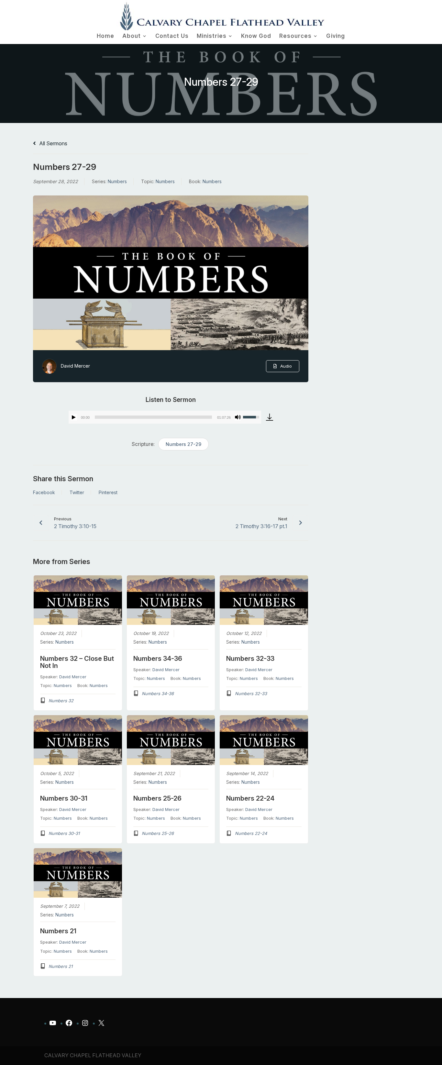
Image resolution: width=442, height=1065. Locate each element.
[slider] (153, 417)
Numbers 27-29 (183, 444)
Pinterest (108, 492)
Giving (335, 36)
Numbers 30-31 (63, 798)
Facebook (44, 492)
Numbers (117, 181)
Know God (256, 36)
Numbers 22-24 (250, 798)
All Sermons (52, 143)
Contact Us (172, 36)
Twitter (77, 492)
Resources (295, 36)
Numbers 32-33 (250, 658)
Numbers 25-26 (157, 798)
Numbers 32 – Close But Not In (77, 662)
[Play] (74, 417)
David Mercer (75, 366)
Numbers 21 (58, 931)
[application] (165, 417)
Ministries (212, 36)
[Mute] (238, 417)
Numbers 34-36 (157, 658)
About (131, 36)
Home (105, 36)
